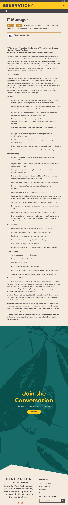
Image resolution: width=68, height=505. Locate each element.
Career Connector (45, 483)
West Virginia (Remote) (33, 25)
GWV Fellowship (44, 486)
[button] (63, 5)
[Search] (63, 500)
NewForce (42, 490)
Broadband (43, 493)
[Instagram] (62, 1)
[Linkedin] (64, 1)
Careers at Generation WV (48, 496)
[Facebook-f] (60, 1)
